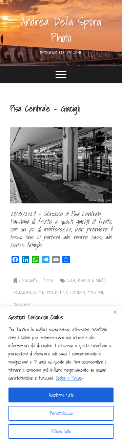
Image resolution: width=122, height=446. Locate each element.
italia (52, 292)
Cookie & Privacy (69, 378)
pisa (63, 292)
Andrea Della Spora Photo (61, 30)
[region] (61, 376)
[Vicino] (115, 312)
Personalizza (61, 413)
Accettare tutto (61, 395)
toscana (96, 292)
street (77, 292)
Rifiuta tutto (61, 431)
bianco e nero (91, 280)
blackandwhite (29, 292)
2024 (71, 280)
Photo (47, 280)
